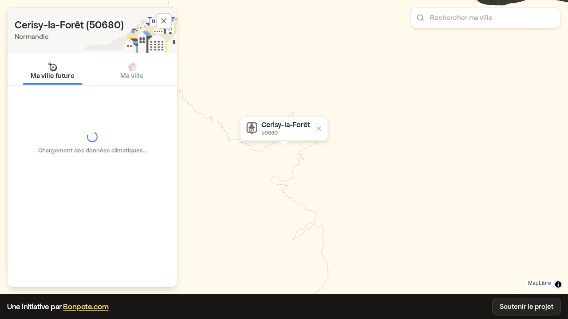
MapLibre (539, 282)
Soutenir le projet (526, 306)
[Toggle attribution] (558, 284)
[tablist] (92, 71)
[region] (284, 147)
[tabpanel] (92, 142)
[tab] (53, 71)
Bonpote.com (85, 306)
